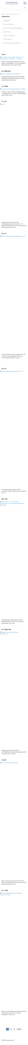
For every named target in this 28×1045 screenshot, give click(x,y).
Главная (3, 14)
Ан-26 (3, 54)
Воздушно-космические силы (12, 14)
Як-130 (4, 233)
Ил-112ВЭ (5, 890)
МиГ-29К (4, 499)
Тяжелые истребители (9, 35)
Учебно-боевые (7, 39)
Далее (19, 1029)
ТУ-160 (4, 101)
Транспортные (7, 32)
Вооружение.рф (11, 2)
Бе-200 (4, 760)
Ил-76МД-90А (6, 629)
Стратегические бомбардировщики (12, 28)
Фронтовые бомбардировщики (11, 43)
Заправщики (6, 20)
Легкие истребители (8, 24)
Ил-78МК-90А (6, 71)
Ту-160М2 (5, 86)
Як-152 (4, 368)
